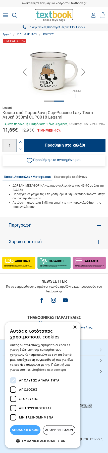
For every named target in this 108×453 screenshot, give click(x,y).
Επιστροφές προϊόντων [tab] (70, 177)
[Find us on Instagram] (53, 300)
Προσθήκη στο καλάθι (65, 145)
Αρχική (7, 34)
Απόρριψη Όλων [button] (59, 430)
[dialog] (42, 385)
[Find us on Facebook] (42, 300)
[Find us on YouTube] (65, 300)
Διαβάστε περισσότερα (49, 369)
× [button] (75, 327)
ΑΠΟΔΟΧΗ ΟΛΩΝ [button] (25, 430)
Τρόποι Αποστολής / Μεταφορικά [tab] (27, 177)
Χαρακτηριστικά (25, 241)
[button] (54, 160)
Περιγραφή (20, 225)
